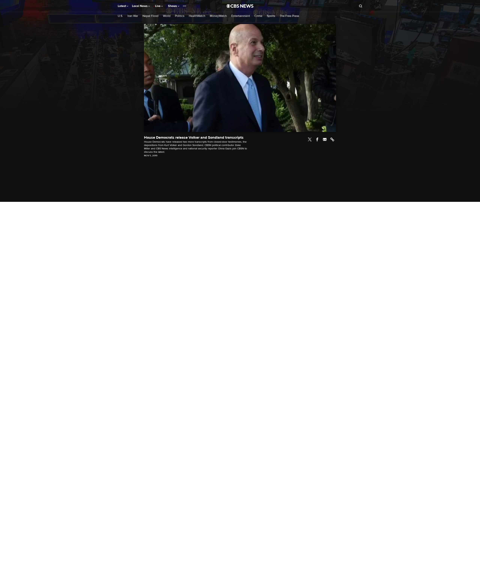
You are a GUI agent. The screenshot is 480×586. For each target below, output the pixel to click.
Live (158, 6)
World (166, 16)
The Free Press (289, 16)
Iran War (133, 16)
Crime (258, 16)
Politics (179, 16)
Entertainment (240, 16)
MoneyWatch (218, 16)
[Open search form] (360, 6)
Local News (140, 5)
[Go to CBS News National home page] (240, 6)
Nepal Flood (150, 16)
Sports (271, 16)
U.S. (120, 16)
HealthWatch (197, 16)
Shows (173, 5)
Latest (122, 5)
